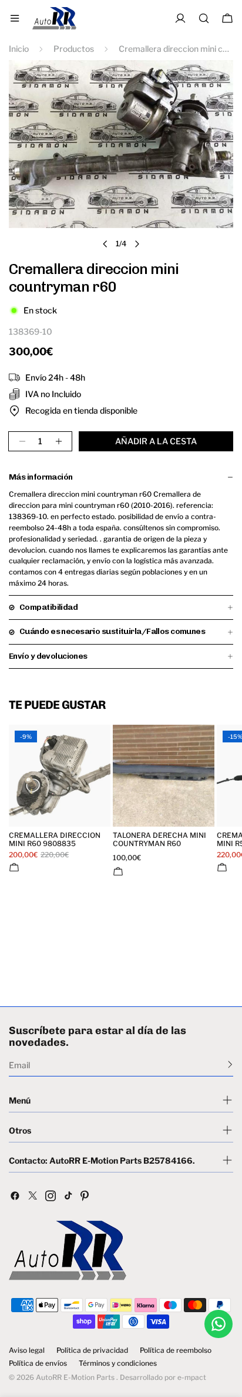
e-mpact (191, 1377)
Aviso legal (27, 1350)
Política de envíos (38, 1363)
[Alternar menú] (15, 18)
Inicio (19, 49)
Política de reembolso (175, 1350)
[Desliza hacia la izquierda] (105, 244)
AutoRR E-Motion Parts (75, 1377)
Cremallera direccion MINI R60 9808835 (54, 839)
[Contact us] (218, 1324)
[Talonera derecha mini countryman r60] (163, 776)
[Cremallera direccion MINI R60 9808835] (59, 776)
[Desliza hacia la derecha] (136, 244)
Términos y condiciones (118, 1363)
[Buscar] (204, 18)
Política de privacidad (92, 1350)
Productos (73, 49)
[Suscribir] (230, 1064)
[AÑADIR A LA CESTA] (14, 867)
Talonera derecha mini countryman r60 (159, 839)
